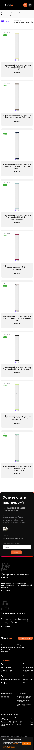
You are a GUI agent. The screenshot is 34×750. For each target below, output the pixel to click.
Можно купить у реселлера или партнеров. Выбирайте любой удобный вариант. (16, 585)
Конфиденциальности (9, 683)
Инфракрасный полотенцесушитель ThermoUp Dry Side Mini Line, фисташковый (17, 418)
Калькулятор (21, 647)
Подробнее (5, 591)
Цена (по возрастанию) (22, 22)
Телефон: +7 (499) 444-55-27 (11, 722)
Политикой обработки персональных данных (10, 745)
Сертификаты (6, 667)
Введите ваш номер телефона (11, 543)
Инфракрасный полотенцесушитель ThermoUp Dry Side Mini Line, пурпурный (17, 268)
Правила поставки (7, 664)
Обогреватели (22, 645)
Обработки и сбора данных (10, 679)
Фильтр (8, 21)
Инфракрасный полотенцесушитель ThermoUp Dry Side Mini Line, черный (17, 368)
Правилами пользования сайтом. (9, 747)
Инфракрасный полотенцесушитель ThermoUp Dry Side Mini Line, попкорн (17, 67)
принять (26, 743)
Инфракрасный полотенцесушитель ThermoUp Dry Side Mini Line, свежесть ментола (17, 468)
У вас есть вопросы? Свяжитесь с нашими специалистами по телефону (16, 621)
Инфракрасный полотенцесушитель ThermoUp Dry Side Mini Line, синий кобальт (17, 166)
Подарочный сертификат (5, 650)
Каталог (14, 13)
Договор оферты (7, 670)
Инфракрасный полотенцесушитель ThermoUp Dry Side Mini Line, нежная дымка (17, 318)
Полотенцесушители (8, 647)
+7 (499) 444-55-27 (9, 623)
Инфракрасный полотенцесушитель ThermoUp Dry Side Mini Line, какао (17, 117)
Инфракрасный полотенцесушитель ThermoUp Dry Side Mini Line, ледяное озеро (17, 217)
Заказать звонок (25, 638)
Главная (4, 13)
